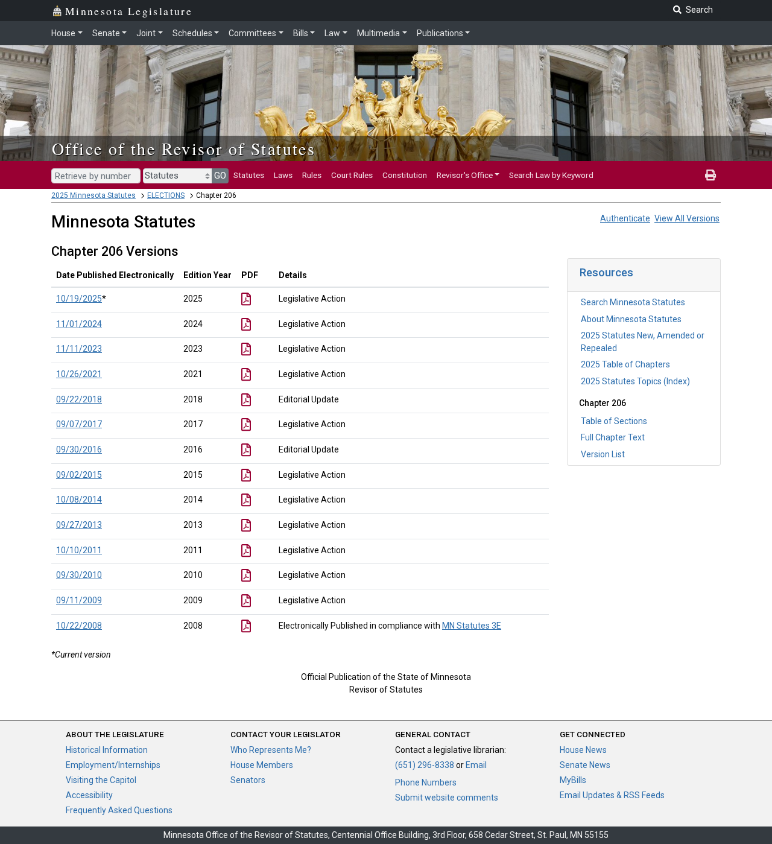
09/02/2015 (79, 475)
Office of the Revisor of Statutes (183, 148)
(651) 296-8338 (424, 765)
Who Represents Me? (270, 750)
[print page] (710, 175)
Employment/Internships (113, 765)
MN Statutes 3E (471, 625)
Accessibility (89, 795)
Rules (311, 175)
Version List (603, 454)
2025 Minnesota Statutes (93, 195)
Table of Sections (614, 421)
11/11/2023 (79, 349)
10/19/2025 (79, 298)
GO (220, 175)
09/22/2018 (79, 399)
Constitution (404, 175)
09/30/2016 (79, 449)
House (63, 33)
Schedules (192, 33)
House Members (261, 765)
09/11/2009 (79, 600)
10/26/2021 (79, 374)
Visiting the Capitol (101, 780)
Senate (106, 33)
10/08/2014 (79, 499)
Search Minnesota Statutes (633, 302)
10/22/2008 (79, 625)
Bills (300, 33)
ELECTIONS (166, 195)
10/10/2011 (79, 550)
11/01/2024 (79, 324)
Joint (146, 33)
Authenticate (625, 218)
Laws (283, 175)
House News (583, 750)
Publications (440, 33)
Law (332, 33)
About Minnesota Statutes (631, 319)
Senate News (585, 765)
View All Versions (687, 218)
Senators (247, 780)
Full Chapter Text (613, 437)
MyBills (573, 780)
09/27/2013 (79, 525)
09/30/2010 (79, 575)
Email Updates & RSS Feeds (612, 795)
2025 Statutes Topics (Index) (635, 381)
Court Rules (352, 175)
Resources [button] (606, 272)
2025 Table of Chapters (625, 364)
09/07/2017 (79, 424)
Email (476, 765)
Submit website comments (446, 797)
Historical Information (107, 750)
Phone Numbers (426, 782)
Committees (252, 33)
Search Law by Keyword (551, 175)
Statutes (248, 175)
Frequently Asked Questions (119, 810)
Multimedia (378, 33)
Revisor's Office (465, 175)
